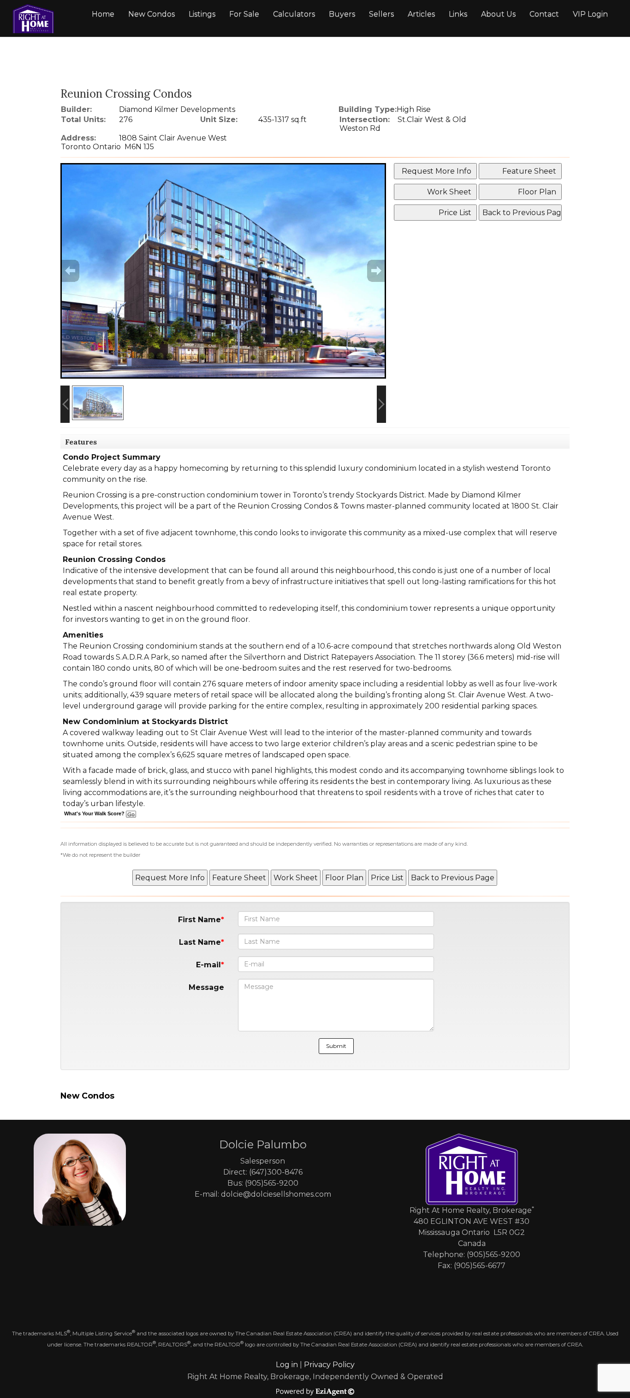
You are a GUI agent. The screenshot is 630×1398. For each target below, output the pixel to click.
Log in (287, 1364)
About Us (498, 14)
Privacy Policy (329, 1364)
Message (206, 987)
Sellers (381, 14)
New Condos (151, 14)
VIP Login (590, 14)
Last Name (200, 942)
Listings (202, 14)
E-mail (208, 964)
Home (103, 14)
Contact (544, 14)
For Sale (244, 14)
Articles (421, 14)
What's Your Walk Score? (95, 813)
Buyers (342, 14)
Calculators (294, 14)
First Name (199, 919)
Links (458, 14)
